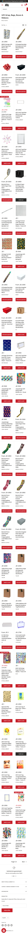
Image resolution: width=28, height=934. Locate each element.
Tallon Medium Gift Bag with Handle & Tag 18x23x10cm (21, 605)
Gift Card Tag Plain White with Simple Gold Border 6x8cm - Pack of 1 (21, 358)
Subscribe (7, 910)
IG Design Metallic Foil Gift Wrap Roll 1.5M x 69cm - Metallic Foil (7, 223)
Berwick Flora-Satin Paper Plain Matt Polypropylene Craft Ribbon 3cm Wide (21, 426)
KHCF (17, 674)
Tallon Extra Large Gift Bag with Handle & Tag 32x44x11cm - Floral (7, 572)
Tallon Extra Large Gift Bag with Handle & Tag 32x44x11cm (21, 571)
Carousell (18, 642)
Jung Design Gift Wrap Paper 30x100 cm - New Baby (20, 846)
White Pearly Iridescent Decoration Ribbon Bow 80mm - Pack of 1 (7, 153)
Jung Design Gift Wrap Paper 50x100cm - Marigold (20, 256)
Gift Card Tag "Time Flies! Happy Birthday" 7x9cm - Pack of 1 (7, 777)
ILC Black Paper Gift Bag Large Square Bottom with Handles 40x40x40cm (20, 188)
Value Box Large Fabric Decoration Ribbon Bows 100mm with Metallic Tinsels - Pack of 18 (7, 674)
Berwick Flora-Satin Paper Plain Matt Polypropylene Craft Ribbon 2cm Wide (7, 189)
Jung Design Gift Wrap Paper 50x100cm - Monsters (6, 391)
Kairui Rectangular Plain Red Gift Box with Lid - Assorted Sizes (7, 323)
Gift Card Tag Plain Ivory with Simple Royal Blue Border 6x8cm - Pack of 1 (7, 810)
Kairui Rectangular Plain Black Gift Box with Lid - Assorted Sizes (21, 80)
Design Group (5, 51)
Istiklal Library (5, 86)
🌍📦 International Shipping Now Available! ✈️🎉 (14, 1)
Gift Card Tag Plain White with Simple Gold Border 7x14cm (21, 115)
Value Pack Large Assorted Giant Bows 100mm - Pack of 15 (20, 812)
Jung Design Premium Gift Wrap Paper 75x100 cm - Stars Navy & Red (7, 424)
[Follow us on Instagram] (8, 925)
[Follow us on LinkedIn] (11, 925)
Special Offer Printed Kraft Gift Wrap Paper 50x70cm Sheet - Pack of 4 (6, 710)
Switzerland (19, 228)
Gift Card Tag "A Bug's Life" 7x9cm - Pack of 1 (21, 708)
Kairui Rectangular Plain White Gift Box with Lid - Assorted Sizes (21, 290)
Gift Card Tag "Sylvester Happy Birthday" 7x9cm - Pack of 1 (7, 744)
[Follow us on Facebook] (3, 925)
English (4, 917)
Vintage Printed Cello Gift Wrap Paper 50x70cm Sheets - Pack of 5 (21, 223)
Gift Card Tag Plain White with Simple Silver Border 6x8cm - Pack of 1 (21, 152)
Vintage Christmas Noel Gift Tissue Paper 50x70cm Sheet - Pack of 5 (7, 358)
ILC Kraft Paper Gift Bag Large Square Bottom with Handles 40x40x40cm (20, 324)
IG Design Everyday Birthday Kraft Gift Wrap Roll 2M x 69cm (21, 47)
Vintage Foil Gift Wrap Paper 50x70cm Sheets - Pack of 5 (7, 256)
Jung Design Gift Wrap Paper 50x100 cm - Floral (21, 390)
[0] (25, 5)
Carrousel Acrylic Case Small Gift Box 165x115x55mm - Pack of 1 (21, 637)
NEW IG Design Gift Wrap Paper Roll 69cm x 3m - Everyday (7, 47)
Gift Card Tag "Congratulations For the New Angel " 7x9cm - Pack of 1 (21, 777)
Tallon (3, 577)
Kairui (17, 85)
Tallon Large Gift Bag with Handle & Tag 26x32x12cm (7, 605)
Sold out (21, 200)
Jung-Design (19, 261)
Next (23, 862)
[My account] (22, 5)
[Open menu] (2, 5)
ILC (16, 193)
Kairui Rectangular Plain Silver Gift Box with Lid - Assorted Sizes (21, 534)
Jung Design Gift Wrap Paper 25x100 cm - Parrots (6, 846)
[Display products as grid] (23, 25)
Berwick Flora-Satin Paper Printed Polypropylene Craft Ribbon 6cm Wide (7, 463)
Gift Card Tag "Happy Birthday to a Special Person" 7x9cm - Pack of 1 (21, 744)
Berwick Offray (5, 195)
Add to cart (21, 128)
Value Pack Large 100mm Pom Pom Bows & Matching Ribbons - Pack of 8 (7, 118)
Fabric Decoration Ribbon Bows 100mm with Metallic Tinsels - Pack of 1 (7, 81)
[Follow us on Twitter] (6, 925)
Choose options (7, 56)
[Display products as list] (25, 25)
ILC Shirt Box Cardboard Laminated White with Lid (6, 637)
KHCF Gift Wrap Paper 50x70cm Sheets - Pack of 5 (21, 670)
